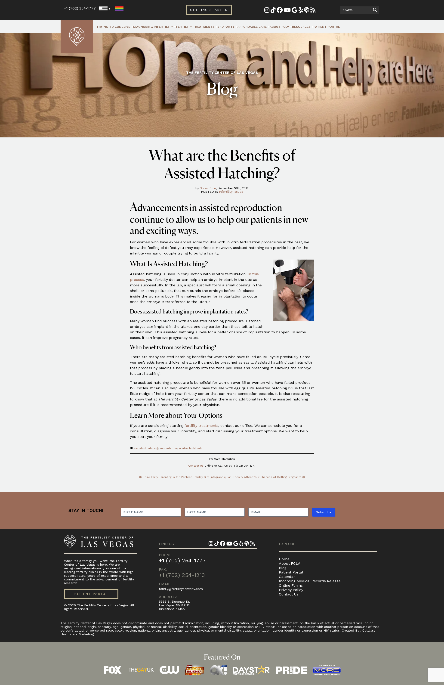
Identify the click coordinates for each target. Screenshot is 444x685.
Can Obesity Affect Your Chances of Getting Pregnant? (263, 477)
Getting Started (209, 10)
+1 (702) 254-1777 (80, 8)
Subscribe (323, 512)
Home (284, 559)
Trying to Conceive (113, 26)
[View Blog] (312, 11)
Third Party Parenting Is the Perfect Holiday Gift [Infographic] (184, 477)
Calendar (287, 576)
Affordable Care (252, 26)
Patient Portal (327, 26)
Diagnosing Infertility (153, 26)
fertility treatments (201, 425)
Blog (283, 568)
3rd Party (226, 26)
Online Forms (291, 585)
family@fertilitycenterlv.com (181, 589)
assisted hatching (146, 448)
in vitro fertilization (192, 448)
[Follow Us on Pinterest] (273, 11)
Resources (301, 26)
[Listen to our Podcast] (306, 11)
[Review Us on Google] (294, 11)
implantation (168, 448)
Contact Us (196, 465)
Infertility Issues (231, 191)
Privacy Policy (291, 590)
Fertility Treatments (195, 26)
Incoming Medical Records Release (310, 581)
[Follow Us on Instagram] (266, 11)
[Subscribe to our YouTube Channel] (287, 11)
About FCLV (279, 26)
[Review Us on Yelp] (301, 11)
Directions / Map (172, 609)
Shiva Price (208, 188)
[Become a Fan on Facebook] (280, 11)
